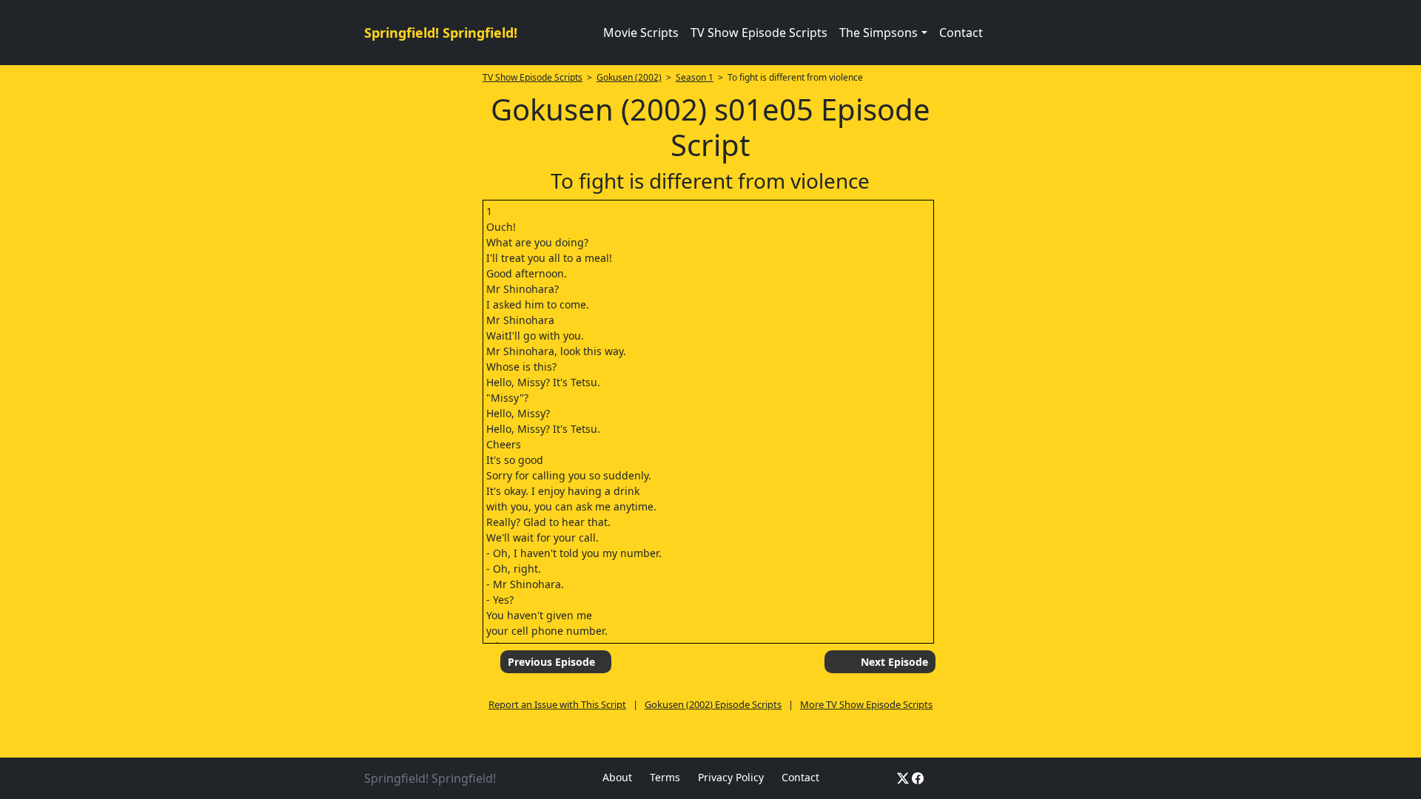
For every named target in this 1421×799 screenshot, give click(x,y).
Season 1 (694, 77)
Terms (665, 777)
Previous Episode (551, 662)
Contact (961, 32)
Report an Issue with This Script (557, 704)
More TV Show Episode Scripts (866, 704)
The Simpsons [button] (878, 32)
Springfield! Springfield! (440, 32)
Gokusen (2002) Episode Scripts (713, 704)
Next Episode (894, 662)
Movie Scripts (641, 32)
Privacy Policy (731, 777)
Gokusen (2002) (629, 77)
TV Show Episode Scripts (759, 32)
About (617, 777)
